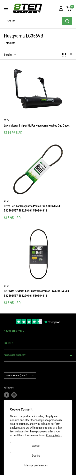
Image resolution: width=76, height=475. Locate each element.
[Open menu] (6, 8)
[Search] (67, 21)
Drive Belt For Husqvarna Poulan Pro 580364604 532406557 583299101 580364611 (32, 208)
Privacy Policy (54, 435)
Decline (36, 455)
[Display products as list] (70, 54)
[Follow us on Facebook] (6, 395)
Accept (36, 445)
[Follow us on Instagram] (14, 395)
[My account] (61, 8)
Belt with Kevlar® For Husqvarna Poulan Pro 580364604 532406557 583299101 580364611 (36, 293)
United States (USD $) (16, 375)
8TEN (6, 120)
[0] (68, 8)
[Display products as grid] (64, 54)
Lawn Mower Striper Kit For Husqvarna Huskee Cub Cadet (37, 125)
